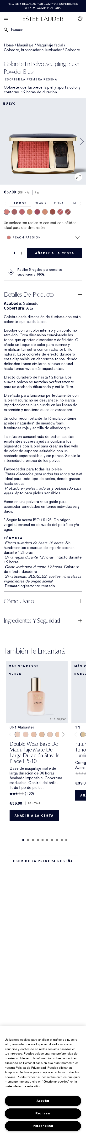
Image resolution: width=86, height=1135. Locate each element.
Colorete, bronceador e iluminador (33, 50)
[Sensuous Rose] (45, 212)
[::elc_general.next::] (62, 735)
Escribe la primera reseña (43, 861)
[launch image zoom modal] (78, 177)
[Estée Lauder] (43, 18)
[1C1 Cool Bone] (50, 734)
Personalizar (43, 1126)
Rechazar (43, 1113)
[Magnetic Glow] (29, 212)
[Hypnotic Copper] (68, 212)
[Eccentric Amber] (52, 212)
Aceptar (43, 1101)
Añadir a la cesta (54, 253)
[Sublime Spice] (60, 212)
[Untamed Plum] (37, 212)
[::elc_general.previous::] (11, 735)
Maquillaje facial (50, 45)
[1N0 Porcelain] (34, 734)
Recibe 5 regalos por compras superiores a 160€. (43, 6)
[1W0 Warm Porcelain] (42, 734)
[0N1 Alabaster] (17, 734)
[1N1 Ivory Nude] (58, 734)
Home (9, 45)
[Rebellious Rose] (14, 212)
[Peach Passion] (7, 212)
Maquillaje (25, 45)
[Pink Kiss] (22, 212)
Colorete (72, 50)
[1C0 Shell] (25, 734)
